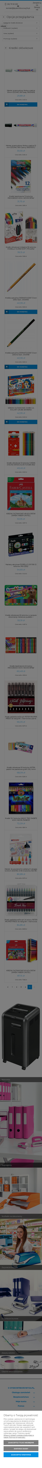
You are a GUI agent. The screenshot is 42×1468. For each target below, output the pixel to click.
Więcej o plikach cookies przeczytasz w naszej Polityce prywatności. (19, 1436)
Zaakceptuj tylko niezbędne (21, 1442)
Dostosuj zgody (21, 1449)
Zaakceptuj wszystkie (21, 1455)
